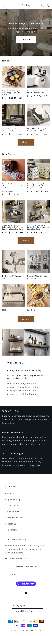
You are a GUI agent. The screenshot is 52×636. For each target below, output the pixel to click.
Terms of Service (13, 518)
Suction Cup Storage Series (37, 277)
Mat (4, 310)
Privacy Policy (12, 512)
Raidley (21, 630)
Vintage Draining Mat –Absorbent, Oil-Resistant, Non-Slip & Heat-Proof (13, 186)
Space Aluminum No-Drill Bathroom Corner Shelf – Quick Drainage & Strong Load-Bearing (13, 227)
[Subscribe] (42, 574)
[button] (3, 5)
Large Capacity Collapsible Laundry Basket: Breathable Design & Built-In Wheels (36, 186)
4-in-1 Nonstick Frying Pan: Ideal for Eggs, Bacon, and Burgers (11, 93)
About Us (9, 493)
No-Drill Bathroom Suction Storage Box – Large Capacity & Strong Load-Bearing (38, 227)
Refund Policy (12, 505)
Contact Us (10, 524)
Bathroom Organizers (12, 276)
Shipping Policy (12, 499)
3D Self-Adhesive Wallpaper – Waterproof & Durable (12, 130)
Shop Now (26, 39)
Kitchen (31, 310)
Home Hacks (11, 530)
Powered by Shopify (33, 630)
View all (26, 142)
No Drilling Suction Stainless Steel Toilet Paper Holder (37, 92)
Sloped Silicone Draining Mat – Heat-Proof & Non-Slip (37, 130)
